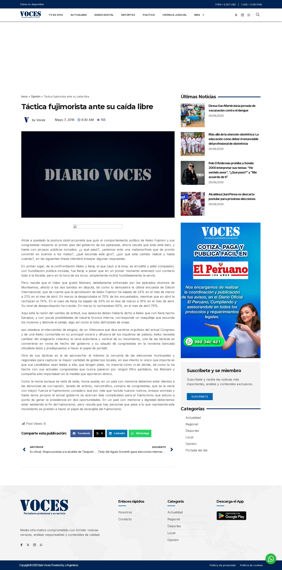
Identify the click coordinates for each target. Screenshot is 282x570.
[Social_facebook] (230, 15)
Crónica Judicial (174, 14)
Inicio (24, 96)
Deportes (128, 14)
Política (149, 14)
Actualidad (79, 14)
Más (197, 14)
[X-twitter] (236, 15)
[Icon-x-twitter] (28, 545)
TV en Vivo (56, 14)
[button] (81, 433)
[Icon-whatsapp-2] (248, 15)
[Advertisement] (141, 50)
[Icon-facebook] (21, 545)
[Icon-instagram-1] (242, 15)
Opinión (35, 96)
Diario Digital (104, 14)
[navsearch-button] (258, 15)
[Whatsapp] (41, 545)
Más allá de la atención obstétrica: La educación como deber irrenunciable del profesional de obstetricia (234, 138)
